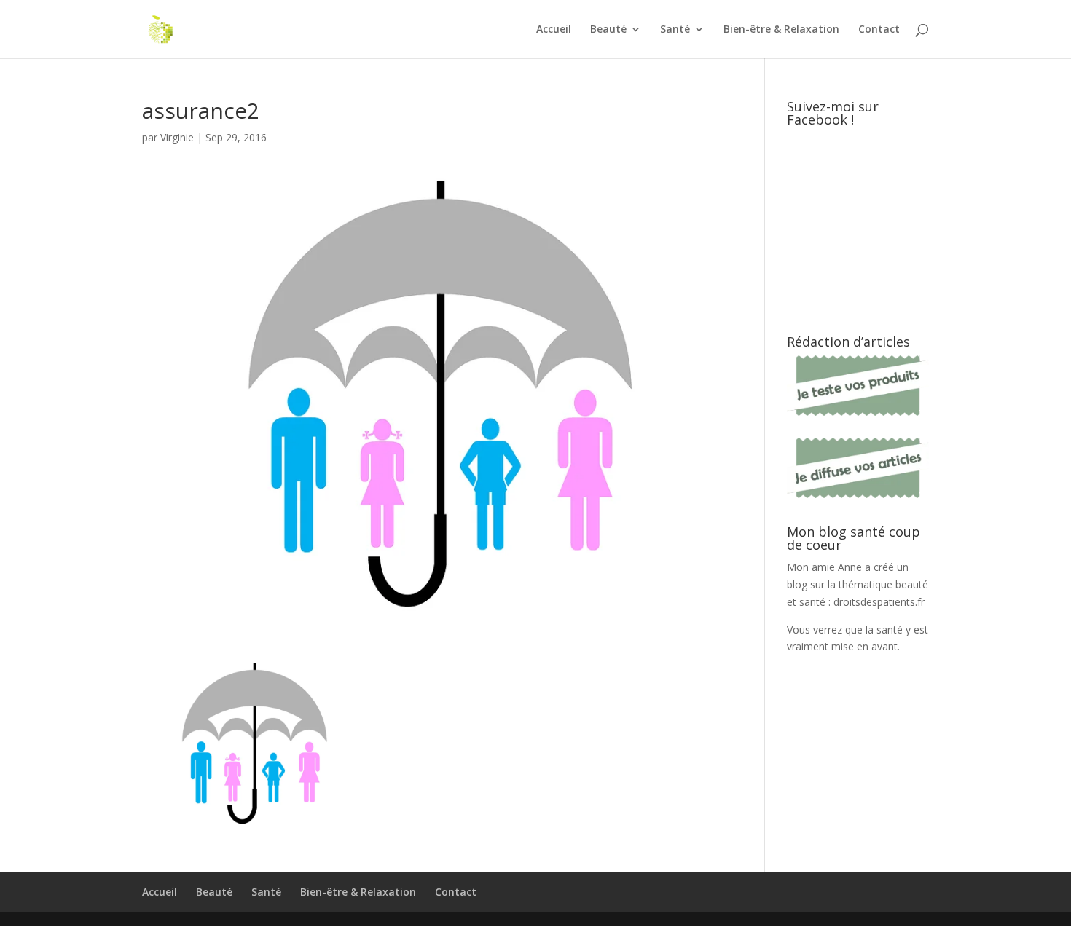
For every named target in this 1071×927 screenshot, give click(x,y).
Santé (675, 30)
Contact (879, 30)
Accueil (553, 30)
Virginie (177, 137)
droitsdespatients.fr (879, 602)
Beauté (608, 30)
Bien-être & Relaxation (781, 30)
